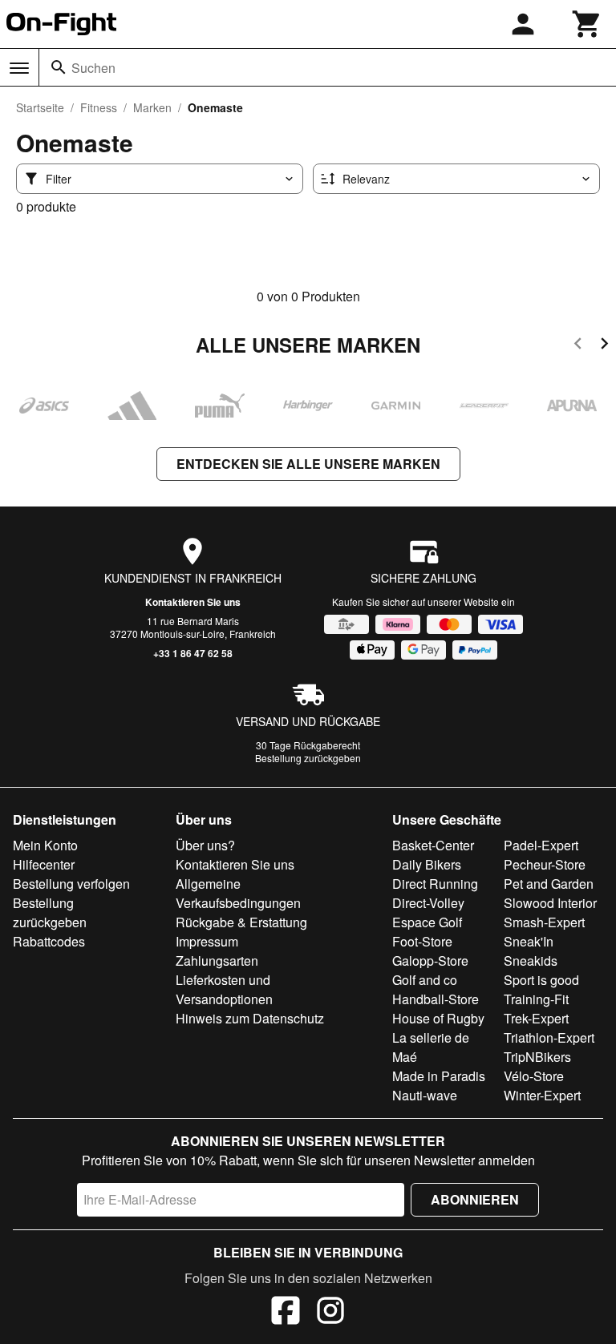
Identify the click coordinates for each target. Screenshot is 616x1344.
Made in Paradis (438, 1076)
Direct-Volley (428, 903)
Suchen (93, 68)
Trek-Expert (536, 1018)
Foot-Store (422, 941)
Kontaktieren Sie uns (193, 601)
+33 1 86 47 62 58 (193, 653)
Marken (152, 107)
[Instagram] (330, 1312)
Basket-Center (433, 845)
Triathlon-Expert (549, 1037)
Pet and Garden (549, 883)
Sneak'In (528, 941)
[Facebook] (286, 1312)
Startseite (40, 107)
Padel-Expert (541, 845)
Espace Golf (427, 922)
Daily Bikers (426, 864)
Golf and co (424, 980)
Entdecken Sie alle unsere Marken (308, 463)
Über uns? (205, 845)
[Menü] (19, 68)
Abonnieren (475, 1199)
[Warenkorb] (587, 24)
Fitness (98, 107)
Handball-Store (435, 999)
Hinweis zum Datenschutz (250, 1018)
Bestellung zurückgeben (308, 758)
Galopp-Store (430, 960)
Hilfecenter (44, 864)
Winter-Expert (542, 1095)
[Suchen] (58, 67)
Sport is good (541, 980)
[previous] (578, 346)
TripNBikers (537, 1056)
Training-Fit (536, 999)
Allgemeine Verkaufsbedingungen (238, 893)
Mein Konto (45, 845)
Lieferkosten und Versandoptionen (224, 989)
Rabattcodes (49, 941)
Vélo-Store (534, 1076)
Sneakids (530, 960)
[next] (604, 346)
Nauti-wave (424, 1095)
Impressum (207, 941)
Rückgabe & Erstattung (241, 922)
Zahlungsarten (217, 960)
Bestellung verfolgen (71, 883)
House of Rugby (438, 1018)
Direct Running (435, 883)
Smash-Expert (544, 922)
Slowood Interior (550, 903)
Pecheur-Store (545, 864)
